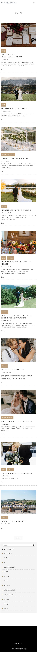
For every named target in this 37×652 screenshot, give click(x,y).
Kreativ (4, 366)
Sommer (4, 312)
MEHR (2, 69)
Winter (10, 469)
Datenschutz (18, 643)
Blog (3, 51)
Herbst (4, 206)
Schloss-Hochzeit (7, 417)
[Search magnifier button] (34, 545)
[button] (34, 2)
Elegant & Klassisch (7, 154)
